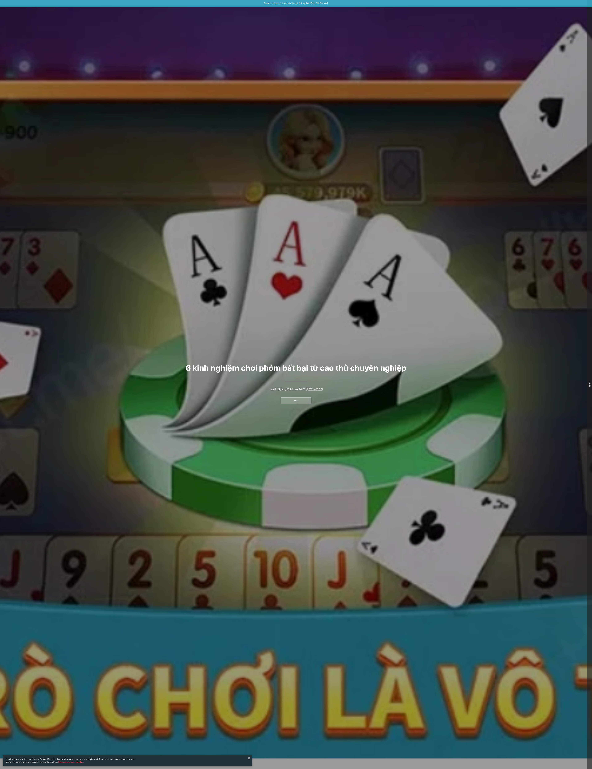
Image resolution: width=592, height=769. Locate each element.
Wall (589, 384)
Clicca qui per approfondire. (71, 762)
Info (296, 400)
